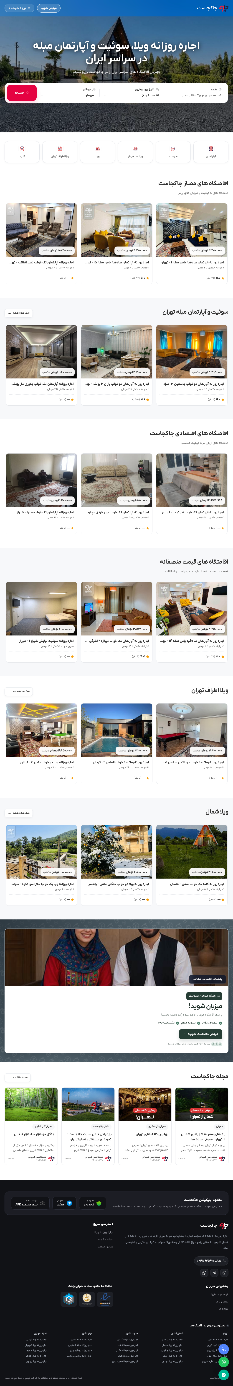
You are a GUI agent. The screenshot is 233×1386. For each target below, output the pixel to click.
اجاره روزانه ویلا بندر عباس (125, 1361)
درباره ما (223, 1309)
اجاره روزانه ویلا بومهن (36, 1361)
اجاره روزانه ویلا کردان (36, 1339)
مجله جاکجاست (104, 1239)
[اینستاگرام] (224, 1273)
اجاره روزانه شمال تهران (217, 1355)
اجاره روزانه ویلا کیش (127, 1339)
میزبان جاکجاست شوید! (203, 1034)
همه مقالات (20, 1077)
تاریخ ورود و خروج (144, 89)
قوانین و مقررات (218, 1294)
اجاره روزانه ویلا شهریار (36, 1345)
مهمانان (87, 89)
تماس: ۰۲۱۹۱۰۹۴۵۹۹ (209, 1261)
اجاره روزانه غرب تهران (217, 1345)
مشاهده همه (21, 313)
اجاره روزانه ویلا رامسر (172, 1339)
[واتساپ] (204, 1273)
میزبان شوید (49, 8)
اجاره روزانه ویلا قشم (128, 1345)
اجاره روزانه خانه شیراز (81, 1339)
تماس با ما (222, 1302)
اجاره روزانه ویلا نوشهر (172, 1361)
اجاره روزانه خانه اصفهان (80, 1345)
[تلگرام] (214, 1273)
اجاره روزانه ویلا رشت (173, 1355)
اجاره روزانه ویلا (103, 1232)
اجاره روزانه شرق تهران (217, 1350)
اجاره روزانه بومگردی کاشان (79, 1355)
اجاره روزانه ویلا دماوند (36, 1350)
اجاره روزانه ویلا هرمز (128, 1355)
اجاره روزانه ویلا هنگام (127, 1350)
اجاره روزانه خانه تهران (217, 1339)
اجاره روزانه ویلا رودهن (36, 1355)
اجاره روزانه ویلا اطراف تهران (215, 1361)
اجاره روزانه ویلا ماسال (172, 1345)
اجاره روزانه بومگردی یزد (80, 1350)
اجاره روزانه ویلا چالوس (172, 1350)
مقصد (214, 89)
